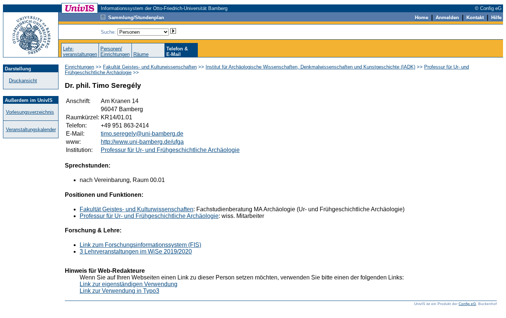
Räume (141, 54)
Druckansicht (23, 80)
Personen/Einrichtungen (115, 51)
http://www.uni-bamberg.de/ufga (142, 142)
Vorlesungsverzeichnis (30, 112)
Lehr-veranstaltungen (80, 51)
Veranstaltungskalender (31, 129)
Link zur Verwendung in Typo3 (119, 291)
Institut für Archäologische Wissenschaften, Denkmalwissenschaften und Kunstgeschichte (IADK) (310, 67)
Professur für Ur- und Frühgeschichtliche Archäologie (170, 150)
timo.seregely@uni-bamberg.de (142, 133)
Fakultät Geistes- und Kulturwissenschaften (150, 67)
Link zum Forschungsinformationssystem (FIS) (140, 245)
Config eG (467, 304)
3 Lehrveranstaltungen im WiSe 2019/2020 (136, 251)
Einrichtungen (79, 67)
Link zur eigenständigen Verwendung (128, 284)
